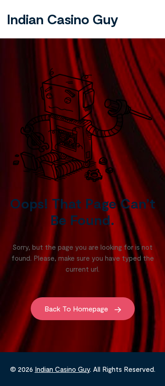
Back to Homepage (77, 308)
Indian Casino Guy (62, 19)
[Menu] (149, 19)
